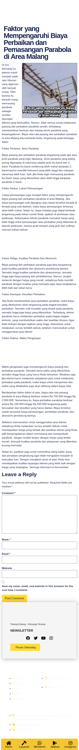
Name (6, 539)
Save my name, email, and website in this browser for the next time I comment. (37, 588)
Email (6, 553)
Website (7, 568)
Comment (8, 493)
